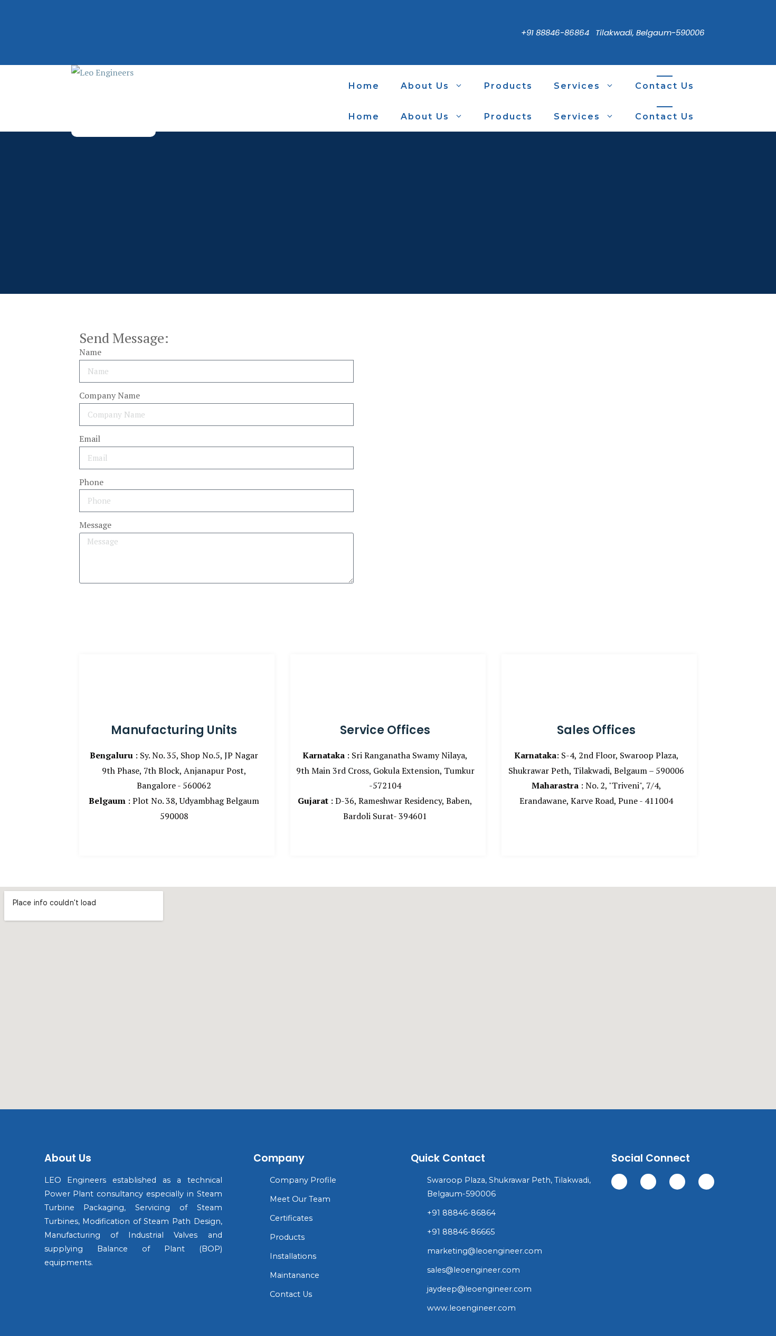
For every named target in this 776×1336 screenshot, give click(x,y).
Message (95, 525)
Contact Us (664, 86)
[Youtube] (677, 1182)
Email (89, 438)
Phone (91, 482)
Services (577, 86)
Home (364, 86)
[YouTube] (74, 52)
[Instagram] (74, 36)
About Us (425, 86)
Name (90, 352)
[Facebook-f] (648, 1182)
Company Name (109, 395)
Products (508, 86)
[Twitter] (74, 20)
